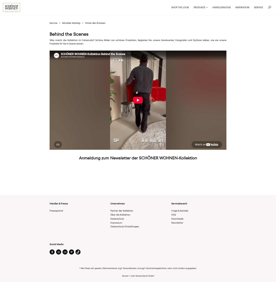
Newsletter (177, 222)
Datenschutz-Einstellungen (124, 226)
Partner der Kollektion (121, 210)
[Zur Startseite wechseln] (11, 7)
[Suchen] (269, 7)
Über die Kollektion (120, 214)
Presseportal (56, 210)
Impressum (116, 222)
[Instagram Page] (58, 251)
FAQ (173, 214)
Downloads (177, 218)
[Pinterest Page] (71, 251)
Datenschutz (117, 218)
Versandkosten (130, 268)
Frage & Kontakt (179, 210)
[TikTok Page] (77, 251)
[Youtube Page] (65, 251)
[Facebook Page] (52, 251)
